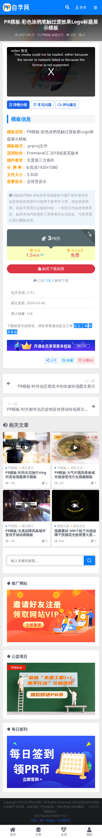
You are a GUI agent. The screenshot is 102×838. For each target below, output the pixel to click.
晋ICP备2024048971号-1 (51, 816)
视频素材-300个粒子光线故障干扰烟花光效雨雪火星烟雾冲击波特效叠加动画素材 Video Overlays (75, 536)
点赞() (88, 360)
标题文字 (58, 35)
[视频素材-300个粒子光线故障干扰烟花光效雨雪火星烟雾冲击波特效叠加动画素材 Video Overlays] (75, 505)
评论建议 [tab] (69, 104)
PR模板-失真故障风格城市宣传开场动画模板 (25, 532)
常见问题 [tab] (44, 104)
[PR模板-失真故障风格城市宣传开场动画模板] (26, 505)
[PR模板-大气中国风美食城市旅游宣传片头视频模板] (75, 447)
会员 (37, 250)
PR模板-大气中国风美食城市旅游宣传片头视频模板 (74, 474)
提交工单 (81, 325)
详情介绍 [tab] (20, 104)
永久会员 (77, 250)
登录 (82, 7)
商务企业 (77, 468)
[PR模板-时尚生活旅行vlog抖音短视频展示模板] (26, 447)
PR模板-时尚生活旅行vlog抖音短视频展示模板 (25, 474)
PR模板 (46, 35)
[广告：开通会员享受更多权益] (51, 346)
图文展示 (28, 468)
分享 (53, 360)
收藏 (70, 360)
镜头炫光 (79, 526)
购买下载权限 (53, 269)
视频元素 (63, 526)
